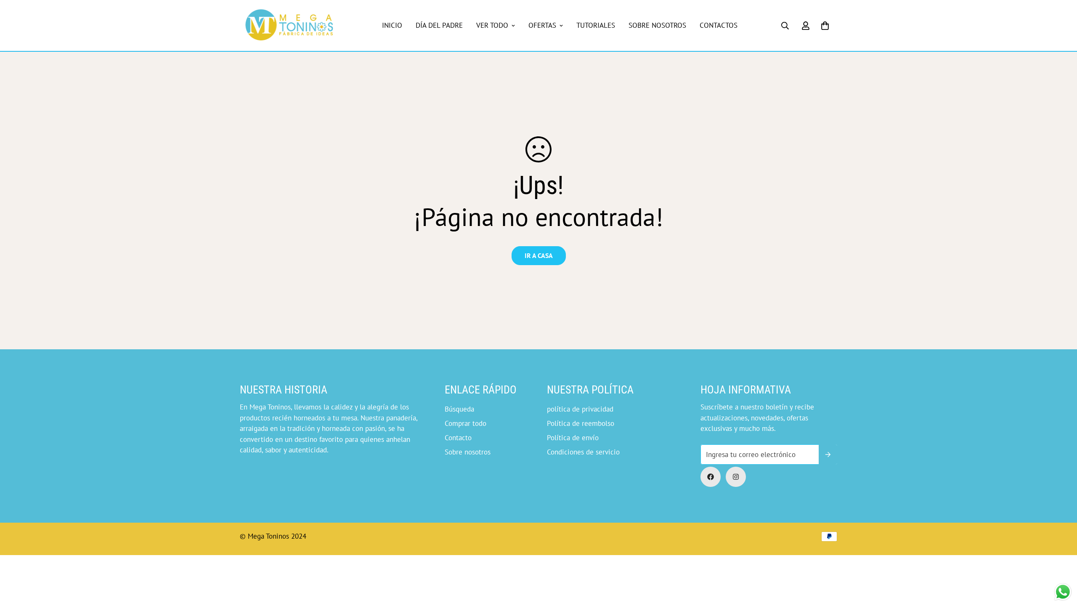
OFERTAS (542, 25)
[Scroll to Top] (548, 560)
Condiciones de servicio (583, 452)
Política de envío (573, 437)
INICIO (392, 25)
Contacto (458, 437)
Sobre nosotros (468, 452)
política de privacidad (580, 409)
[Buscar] (785, 25)
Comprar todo (465, 423)
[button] (825, 25)
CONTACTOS (718, 25)
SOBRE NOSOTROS (657, 25)
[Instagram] (736, 477)
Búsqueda (459, 409)
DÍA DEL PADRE (439, 25)
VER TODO (492, 25)
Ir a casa (539, 255)
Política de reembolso (580, 423)
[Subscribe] (828, 454)
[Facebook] (710, 477)
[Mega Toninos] (289, 25)
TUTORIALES (595, 25)
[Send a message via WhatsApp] (1063, 592)
